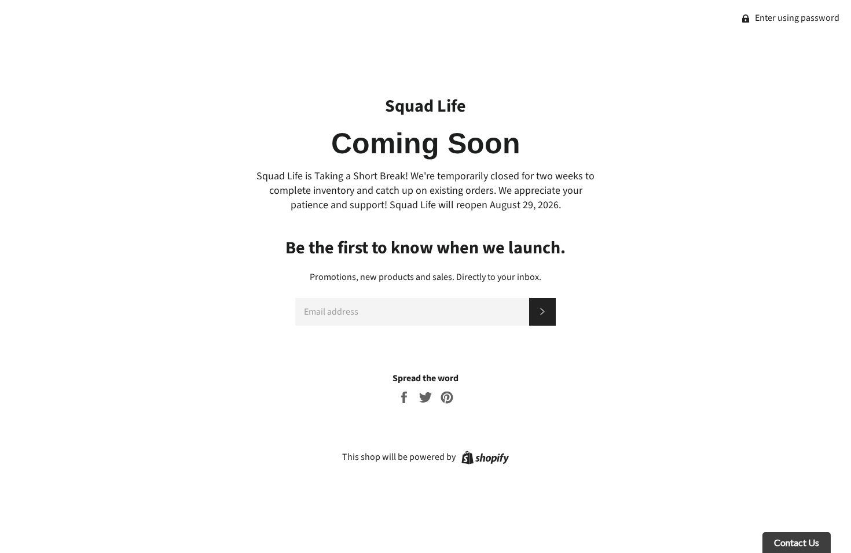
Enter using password (796, 18)
